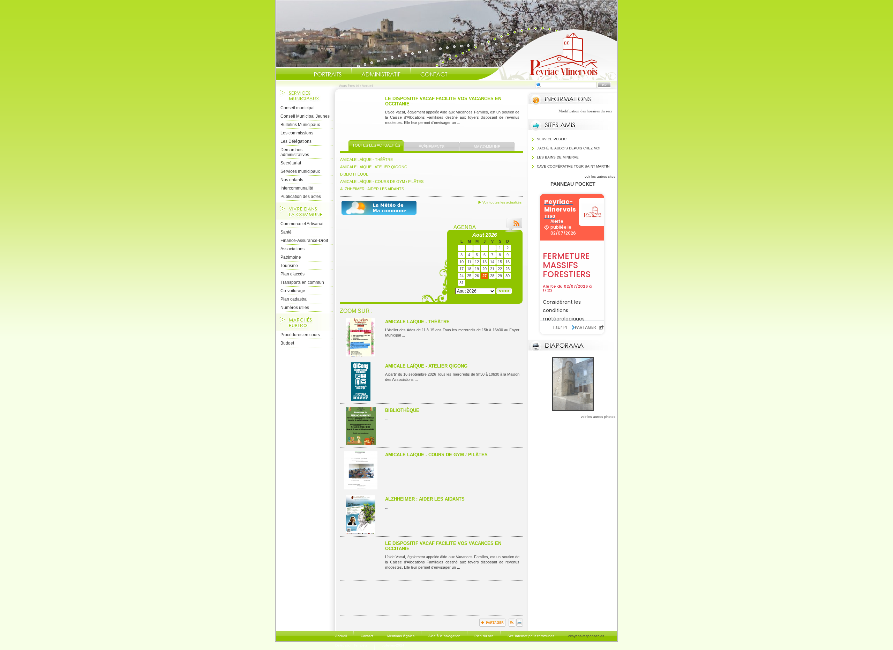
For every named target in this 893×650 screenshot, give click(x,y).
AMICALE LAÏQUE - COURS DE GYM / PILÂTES (381, 181)
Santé (286, 232)
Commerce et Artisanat (301, 223)
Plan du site (484, 636)
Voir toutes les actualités (501, 202)
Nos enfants (291, 179)
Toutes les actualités (376, 145)
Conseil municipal (297, 107)
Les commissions (296, 133)
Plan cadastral (294, 299)
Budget (287, 343)
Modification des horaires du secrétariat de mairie (581, 111)
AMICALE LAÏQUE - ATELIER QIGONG (373, 167)
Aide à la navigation (444, 636)
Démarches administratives (294, 152)
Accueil (545, 54)
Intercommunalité (296, 188)
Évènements (431, 147)
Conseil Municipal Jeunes (305, 116)
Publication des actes (300, 196)
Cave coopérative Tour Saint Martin (573, 166)
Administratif (381, 74)
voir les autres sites (600, 176)
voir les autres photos (598, 417)
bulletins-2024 (393, 645)
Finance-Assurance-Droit (304, 240)
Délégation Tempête (351, 645)
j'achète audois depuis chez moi (568, 148)
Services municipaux (300, 171)
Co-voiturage (292, 290)
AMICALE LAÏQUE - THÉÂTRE (366, 159)
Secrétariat (290, 163)
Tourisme (289, 265)
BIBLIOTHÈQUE (354, 174)
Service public (551, 139)
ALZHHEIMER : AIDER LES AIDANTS (372, 189)
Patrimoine (290, 257)
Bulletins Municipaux (300, 124)
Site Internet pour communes (531, 636)
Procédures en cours (300, 334)
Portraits (327, 74)
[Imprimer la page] (519, 625)
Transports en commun (302, 282)
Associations (292, 248)
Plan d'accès (292, 274)
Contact (434, 74)
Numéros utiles (294, 307)
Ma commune (487, 147)
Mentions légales (400, 636)
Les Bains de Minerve (558, 157)
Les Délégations (296, 141)
